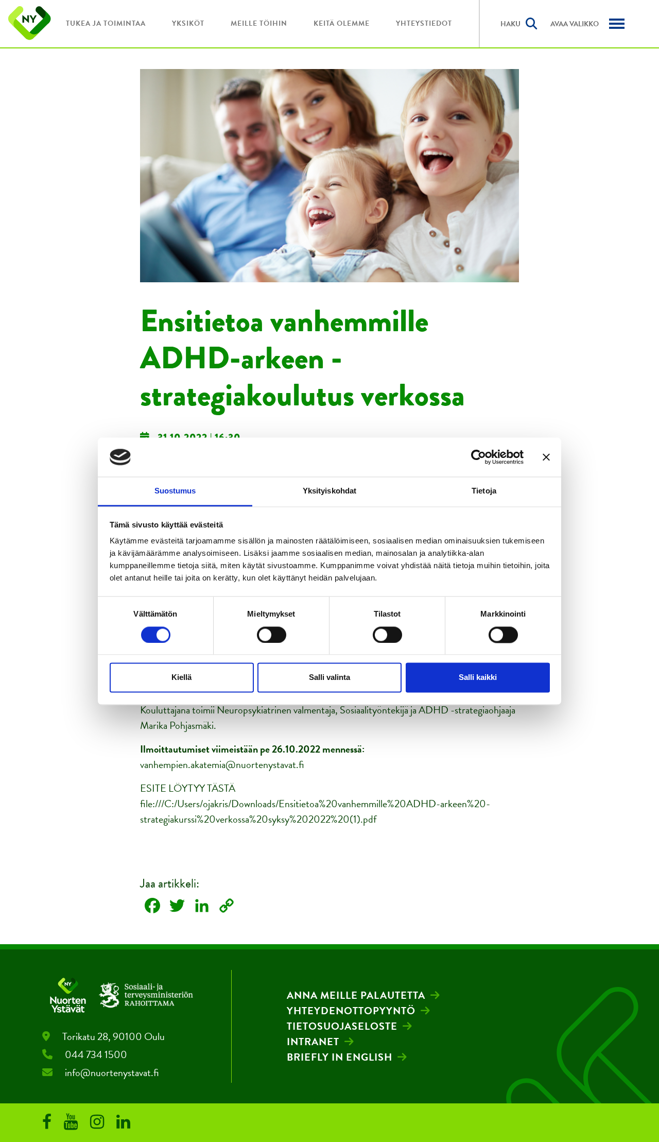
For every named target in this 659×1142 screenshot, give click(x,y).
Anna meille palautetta (356, 995)
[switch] (271, 634)
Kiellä (181, 677)
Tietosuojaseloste (342, 1026)
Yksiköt (188, 23)
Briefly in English (339, 1057)
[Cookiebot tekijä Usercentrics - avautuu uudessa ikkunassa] (478, 457)
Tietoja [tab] (484, 491)
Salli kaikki (478, 677)
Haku (510, 24)
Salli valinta (329, 677)
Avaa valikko (574, 24)
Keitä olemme (342, 23)
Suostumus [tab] (175, 491)
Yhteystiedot (424, 23)
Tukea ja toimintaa (106, 23)
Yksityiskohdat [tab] (329, 491)
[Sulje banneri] (546, 457)
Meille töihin (259, 23)
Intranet (313, 1041)
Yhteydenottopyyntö (351, 1010)
